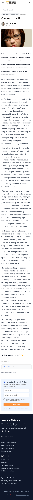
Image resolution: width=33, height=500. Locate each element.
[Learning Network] (11, 3)
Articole (4, 440)
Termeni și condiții (7, 465)
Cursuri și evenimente (8, 443)
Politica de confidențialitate (13, 400)
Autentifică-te (7, 367)
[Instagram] (5, 431)
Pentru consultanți (7, 448)
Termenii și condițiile (20, 399)
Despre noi (5, 460)
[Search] (30, 2)
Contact (4, 462)
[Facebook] (2, 431)
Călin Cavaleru (11, 23)
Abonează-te (16, 404)
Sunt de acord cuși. (16, 400)
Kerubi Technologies (22, 495)
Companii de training (8, 445)
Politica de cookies (7, 471)
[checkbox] (4, 399)
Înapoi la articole (8, 10)
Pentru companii (6, 451)
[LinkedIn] (9, 431)
